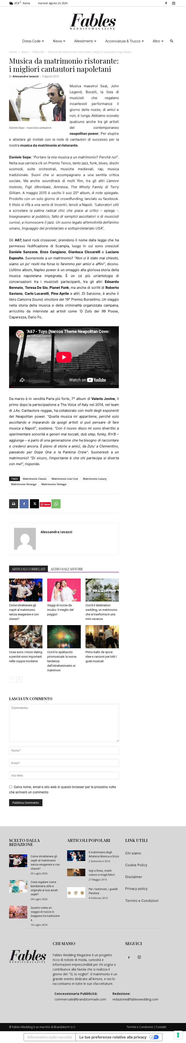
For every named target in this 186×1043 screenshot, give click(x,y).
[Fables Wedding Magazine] (93, 21)
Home (13, 52)
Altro (156, 41)
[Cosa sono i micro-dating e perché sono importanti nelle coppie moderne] (25, 636)
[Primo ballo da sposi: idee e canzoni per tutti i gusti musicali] (102, 636)
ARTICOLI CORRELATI (28, 569)
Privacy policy (136, 888)
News (57, 41)
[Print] (13, 503)
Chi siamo (133, 853)
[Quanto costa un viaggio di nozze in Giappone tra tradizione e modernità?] (18, 912)
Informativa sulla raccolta (49, 1037)
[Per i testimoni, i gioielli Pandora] (76, 892)
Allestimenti (83, 41)
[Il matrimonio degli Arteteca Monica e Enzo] (76, 855)
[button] (171, 41)
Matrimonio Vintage (54, 484)
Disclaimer (133, 877)
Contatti (161, 1027)
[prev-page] (12, 679)
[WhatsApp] (56, 503)
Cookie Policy (136, 865)
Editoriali (38, 52)
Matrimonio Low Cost (65, 478)
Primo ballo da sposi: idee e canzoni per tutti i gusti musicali (101, 656)
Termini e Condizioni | (141, 1027)
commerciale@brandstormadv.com (80, 999)
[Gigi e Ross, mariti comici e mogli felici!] (76, 872)
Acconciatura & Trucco (122, 41)
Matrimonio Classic (35, 478)
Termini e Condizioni (142, 900)
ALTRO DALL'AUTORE (67, 569)
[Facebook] (166, 3)
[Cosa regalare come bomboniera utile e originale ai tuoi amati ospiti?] (18, 886)
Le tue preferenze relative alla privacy (113, 1037)
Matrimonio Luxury (95, 478)
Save (47, 504)
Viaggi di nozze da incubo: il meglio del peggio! (60, 610)
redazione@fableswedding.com (135, 999)
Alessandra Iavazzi (26, 76)
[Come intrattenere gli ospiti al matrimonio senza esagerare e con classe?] (25, 590)
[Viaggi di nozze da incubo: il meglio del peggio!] (64, 590)
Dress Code (31, 41)
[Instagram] (173, 3)
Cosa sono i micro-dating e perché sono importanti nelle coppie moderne (25, 656)
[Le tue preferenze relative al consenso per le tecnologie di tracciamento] (178, 1035)
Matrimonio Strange (24, 484)
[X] (34, 503)
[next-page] (19, 679)
